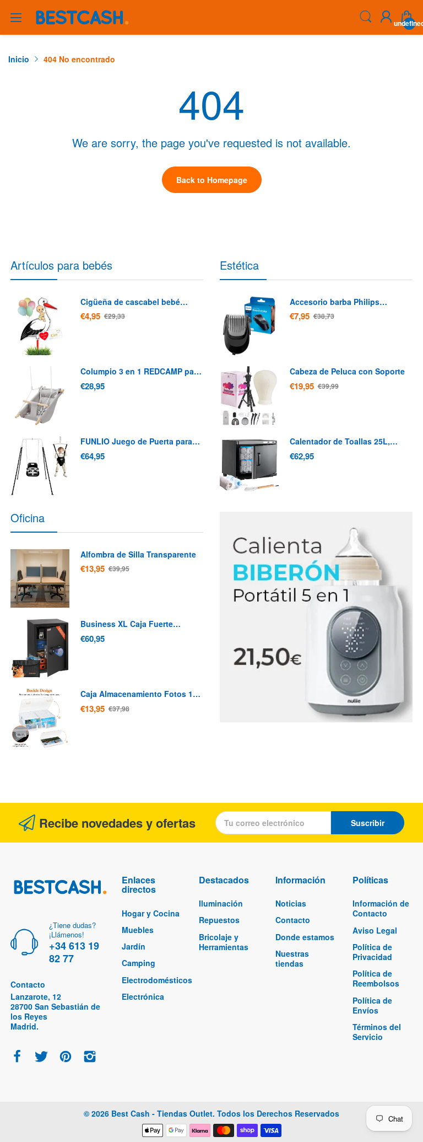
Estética (239, 265)
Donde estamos (304, 936)
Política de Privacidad (372, 951)
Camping (138, 962)
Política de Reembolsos (375, 978)
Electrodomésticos (157, 979)
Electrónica (143, 996)
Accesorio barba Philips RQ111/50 (334, 302)
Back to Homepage (211, 179)
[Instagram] (89, 1057)
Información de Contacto (380, 908)
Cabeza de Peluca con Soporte (347, 371)
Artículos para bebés (61, 265)
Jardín (133, 946)
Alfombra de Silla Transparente (138, 554)
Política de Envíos (372, 1005)
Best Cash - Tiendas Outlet (162, 1113)
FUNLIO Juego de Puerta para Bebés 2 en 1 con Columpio (136, 441)
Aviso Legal (374, 930)
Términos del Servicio (376, 1031)
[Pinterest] (65, 1057)
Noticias (290, 903)
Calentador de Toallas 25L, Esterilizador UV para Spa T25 (345, 441)
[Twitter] (41, 1057)
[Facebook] (17, 1057)
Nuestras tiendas (292, 958)
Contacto (292, 919)
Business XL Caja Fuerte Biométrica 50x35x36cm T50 (132, 624)
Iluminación (221, 903)
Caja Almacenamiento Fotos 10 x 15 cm (138, 694)
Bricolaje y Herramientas (223, 941)
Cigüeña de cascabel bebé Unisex (130, 302)
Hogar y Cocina (151, 913)
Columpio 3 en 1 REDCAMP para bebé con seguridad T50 (140, 371)
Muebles (138, 929)
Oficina (27, 518)
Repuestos (219, 919)
